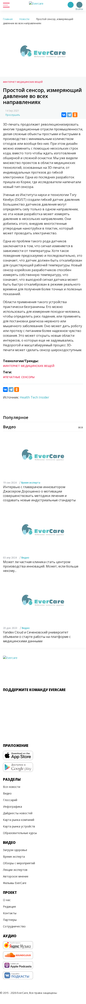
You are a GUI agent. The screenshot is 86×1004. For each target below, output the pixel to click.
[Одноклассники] (75, 114)
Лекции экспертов (15, 870)
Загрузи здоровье (15, 850)
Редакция (9, 906)
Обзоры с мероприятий (19, 863)
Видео (25, 557)
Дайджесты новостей (17, 813)
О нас (7, 900)
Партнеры (10, 920)
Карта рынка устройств (19, 826)
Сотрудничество (14, 926)
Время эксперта (30, 482)
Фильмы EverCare (14, 883)
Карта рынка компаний (18, 820)
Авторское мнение (15, 876)
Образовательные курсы (20, 833)
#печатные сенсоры (19, 377)
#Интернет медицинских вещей (23, 81)
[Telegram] (69, 114)
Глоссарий (10, 800)
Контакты (9, 913)
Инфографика (12, 806)
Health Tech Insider (34, 397)
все (80, 427)
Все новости (11, 787)
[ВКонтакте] (63, 114)
